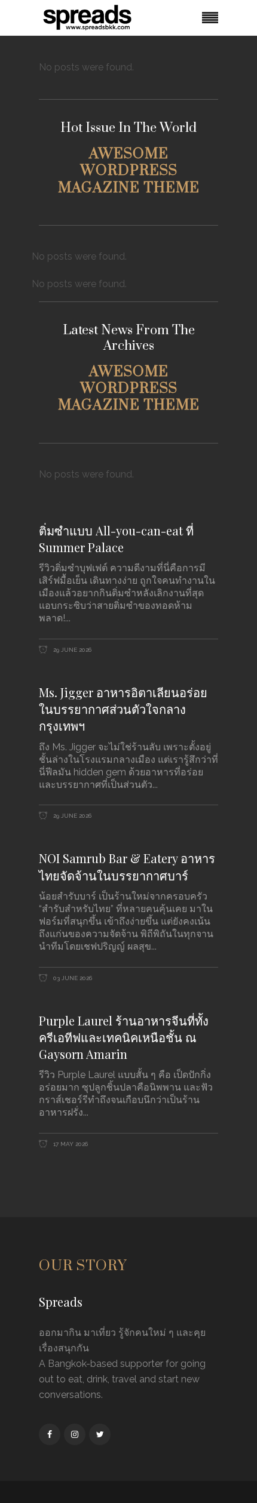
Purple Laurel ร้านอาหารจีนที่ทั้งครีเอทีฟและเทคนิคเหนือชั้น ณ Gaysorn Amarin (124, 1037)
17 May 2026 (69, 1144)
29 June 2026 (71, 649)
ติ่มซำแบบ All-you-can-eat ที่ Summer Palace (116, 538)
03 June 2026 (71, 978)
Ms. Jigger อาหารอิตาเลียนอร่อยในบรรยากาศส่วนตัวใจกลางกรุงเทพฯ (123, 709)
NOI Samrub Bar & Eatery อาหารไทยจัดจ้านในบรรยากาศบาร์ (127, 866)
